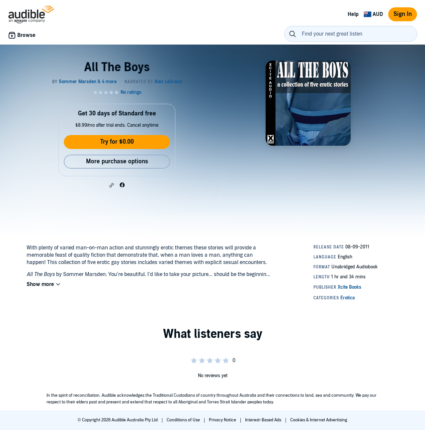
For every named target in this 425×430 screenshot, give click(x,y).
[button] (111, 185)
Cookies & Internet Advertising (318, 420)
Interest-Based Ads (263, 420)
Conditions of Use (184, 420)
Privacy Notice (223, 420)
